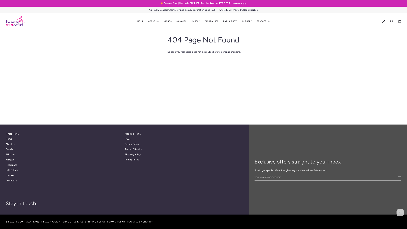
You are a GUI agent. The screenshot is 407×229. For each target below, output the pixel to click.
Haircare (10, 175)
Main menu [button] (12, 134)
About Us (10, 144)
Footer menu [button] (133, 134)
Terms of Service (133, 149)
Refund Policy (132, 159)
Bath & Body (12, 170)
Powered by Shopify (140, 222)
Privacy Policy (132, 144)
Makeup (10, 159)
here (215, 51)
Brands (9, 149)
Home (9, 138)
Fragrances (11, 164)
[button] (153, 21)
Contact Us (11, 180)
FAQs (128, 138)
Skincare (10, 154)
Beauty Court (17, 222)
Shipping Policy (133, 154)
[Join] (398, 176)
